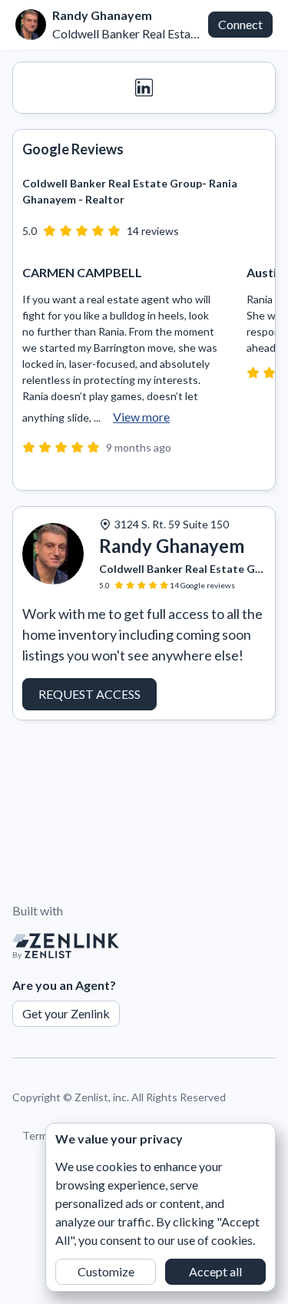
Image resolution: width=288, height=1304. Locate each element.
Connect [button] (240, 24)
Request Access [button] (89, 694)
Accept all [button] (215, 1271)
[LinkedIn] (144, 87)
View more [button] (141, 416)
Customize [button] (106, 1271)
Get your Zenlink (66, 1013)
